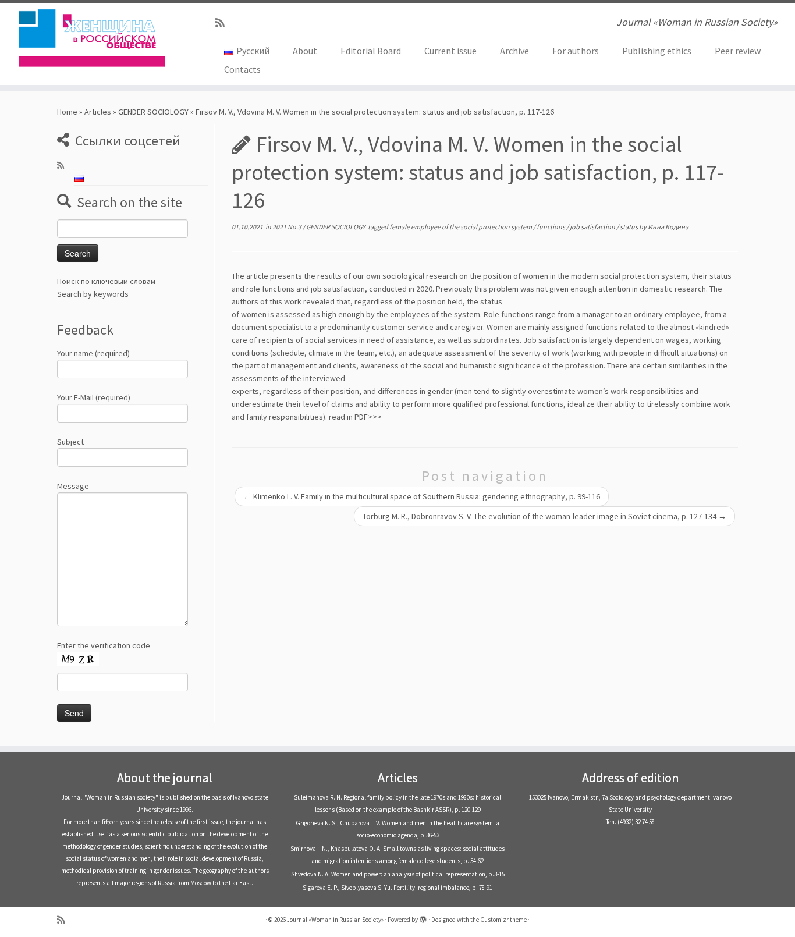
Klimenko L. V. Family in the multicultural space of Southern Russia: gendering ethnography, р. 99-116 (421, 496)
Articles (97, 112)
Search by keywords (93, 294)
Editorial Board (370, 50)
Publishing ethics (656, 50)
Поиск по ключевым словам (106, 281)
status (629, 226)
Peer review (738, 50)
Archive (514, 50)
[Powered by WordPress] (423, 917)
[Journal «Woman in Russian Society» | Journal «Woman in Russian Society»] (91, 38)
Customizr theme (503, 919)
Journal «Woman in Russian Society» (335, 919)
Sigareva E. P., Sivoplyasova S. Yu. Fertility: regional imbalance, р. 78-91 (397, 887)
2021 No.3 (287, 226)
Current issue (450, 50)
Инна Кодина (668, 226)
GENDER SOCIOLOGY (153, 112)
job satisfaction (593, 226)
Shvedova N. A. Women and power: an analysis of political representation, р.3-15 (398, 874)
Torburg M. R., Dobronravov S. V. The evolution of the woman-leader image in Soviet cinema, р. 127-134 (544, 516)
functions (551, 226)
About (305, 50)
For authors (575, 50)
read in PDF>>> (355, 416)
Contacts (242, 69)
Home (67, 112)
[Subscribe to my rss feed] (223, 23)
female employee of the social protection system (461, 226)
